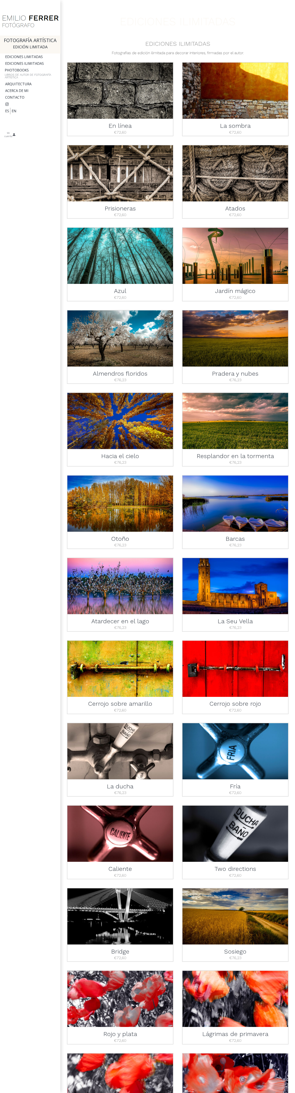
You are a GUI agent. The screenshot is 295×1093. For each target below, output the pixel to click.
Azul (120, 290)
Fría (235, 786)
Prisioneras (120, 208)
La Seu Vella (235, 621)
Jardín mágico (235, 290)
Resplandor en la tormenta (235, 456)
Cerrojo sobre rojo (235, 703)
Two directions (235, 868)
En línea (120, 125)
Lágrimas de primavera (235, 1034)
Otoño (120, 538)
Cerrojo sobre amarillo (120, 703)
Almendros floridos (120, 373)
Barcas (235, 538)
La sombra (235, 125)
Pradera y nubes (235, 373)
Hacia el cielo (120, 456)
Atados (235, 208)
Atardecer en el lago (120, 621)
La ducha (120, 786)
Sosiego (235, 951)
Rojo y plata (120, 1034)
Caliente (120, 868)
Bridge (120, 951)
